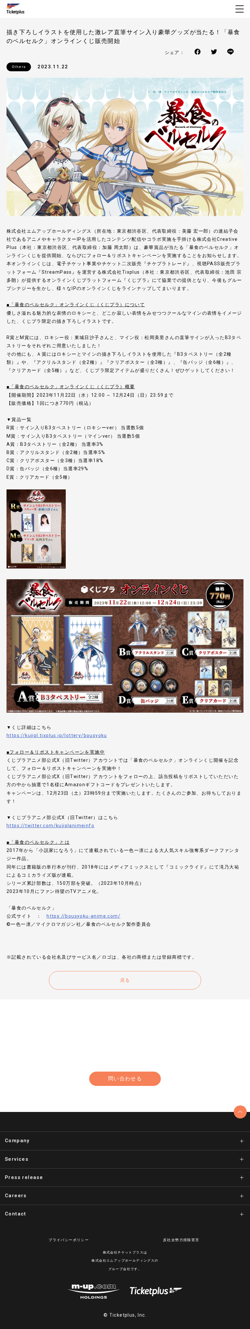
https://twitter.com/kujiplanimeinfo (50, 825)
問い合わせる (125, 1079)
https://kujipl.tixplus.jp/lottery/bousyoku (57, 735)
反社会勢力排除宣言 (181, 1240)
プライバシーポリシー (69, 1240)
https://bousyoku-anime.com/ (83, 916)
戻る (125, 980)
